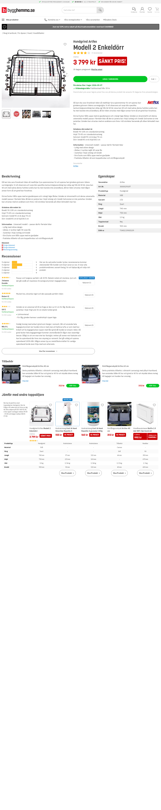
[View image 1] (6, 114)
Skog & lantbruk (9, 33)
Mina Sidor (142, 12)
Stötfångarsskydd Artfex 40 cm (35, 366)
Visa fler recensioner (47, 351)
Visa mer (25, 381)
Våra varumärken (93, 20)
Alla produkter (12, 20)
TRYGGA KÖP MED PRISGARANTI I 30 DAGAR (56, 2)
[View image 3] (26, 114)
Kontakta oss (53, 20)
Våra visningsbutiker (72, 20)
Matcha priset (96, 69)
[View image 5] (46, 114)
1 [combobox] (152, 79)
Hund (29, 33)
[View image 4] (36, 114)
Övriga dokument (9, 245)
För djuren (22, 33)
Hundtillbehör (38, 33)
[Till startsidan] (18, 10)
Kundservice (134, 12)
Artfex (75, 166)
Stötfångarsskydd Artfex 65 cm (115, 366)
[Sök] (100, 10)
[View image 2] (16, 114)
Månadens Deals (110, 20)
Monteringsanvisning (10, 250)
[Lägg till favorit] (65, 44)
